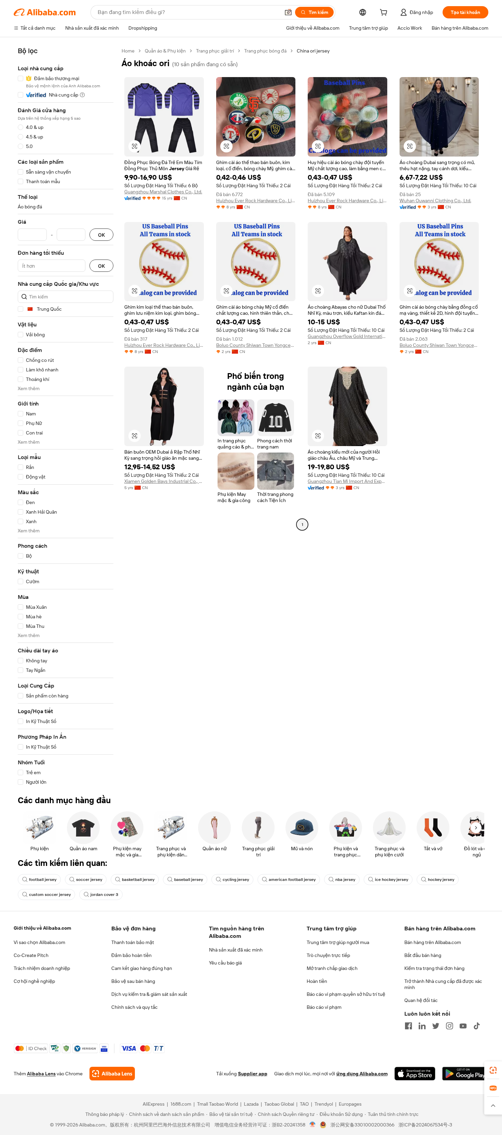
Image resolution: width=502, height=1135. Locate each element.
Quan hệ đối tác (421, 1000)
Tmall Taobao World (217, 1104)
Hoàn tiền (317, 981)
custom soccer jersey (50, 894)
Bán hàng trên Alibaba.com (432, 942)
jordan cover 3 (104, 894)
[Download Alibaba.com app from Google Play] (465, 1073)
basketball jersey (138, 879)
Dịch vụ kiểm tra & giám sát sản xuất (149, 994)
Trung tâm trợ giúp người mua (338, 942)
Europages (350, 1104)
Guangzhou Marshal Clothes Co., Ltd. (163, 191)
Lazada (251, 1104)
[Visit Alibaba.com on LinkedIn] (422, 1026)
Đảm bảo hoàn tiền (131, 955)
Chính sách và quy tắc (134, 1007)
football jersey (42, 879)
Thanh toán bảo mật (132, 942)
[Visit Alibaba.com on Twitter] (436, 1026)
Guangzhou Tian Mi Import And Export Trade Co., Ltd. (347, 481)
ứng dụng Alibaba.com (362, 1073)
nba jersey (345, 879)
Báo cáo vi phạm (324, 1007)
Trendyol (324, 1104)
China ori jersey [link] (313, 51)
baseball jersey (188, 879)
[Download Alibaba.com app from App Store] (414, 1073)
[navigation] (65, 417)
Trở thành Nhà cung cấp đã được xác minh (443, 984)
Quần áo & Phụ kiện (165, 51)
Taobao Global (279, 1104)
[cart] (385, 13)
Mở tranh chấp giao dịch (332, 968)
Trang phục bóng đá (265, 51)
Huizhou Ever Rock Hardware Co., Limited (256, 200)
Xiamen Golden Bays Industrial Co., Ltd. (164, 481)
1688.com (180, 1104)
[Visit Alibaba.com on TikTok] (477, 1026)
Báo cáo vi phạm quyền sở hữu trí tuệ (346, 994)
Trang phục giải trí (215, 51)
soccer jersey (89, 879)
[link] (493, 1070)
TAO (304, 1104)
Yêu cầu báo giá (225, 963)
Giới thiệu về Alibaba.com (42, 928)
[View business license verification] (312, 1124)
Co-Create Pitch (31, 955)
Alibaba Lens (41, 1073)
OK (101, 235)
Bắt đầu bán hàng (422, 955)
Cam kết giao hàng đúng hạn (141, 968)
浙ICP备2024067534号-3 (425, 1124)
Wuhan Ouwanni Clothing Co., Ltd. (435, 200)
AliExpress (154, 1104)
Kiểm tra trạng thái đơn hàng (434, 968)
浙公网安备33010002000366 (362, 1124)
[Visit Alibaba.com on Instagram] (449, 1026)
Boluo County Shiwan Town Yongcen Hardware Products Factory (256, 345)
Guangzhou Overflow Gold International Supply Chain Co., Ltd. (347, 336)
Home (128, 51)
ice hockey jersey (391, 879)
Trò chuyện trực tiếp (328, 955)
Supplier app (252, 1073)
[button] (288, 12)
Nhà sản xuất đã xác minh (236, 950)
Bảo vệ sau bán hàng (133, 981)
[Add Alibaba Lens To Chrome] (112, 1073)
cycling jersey (236, 879)
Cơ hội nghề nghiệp (34, 981)
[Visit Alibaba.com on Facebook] (408, 1026)
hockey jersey (441, 879)
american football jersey (292, 879)
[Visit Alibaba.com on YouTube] (463, 1026)
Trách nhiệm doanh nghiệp (42, 968)
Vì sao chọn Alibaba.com (39, 942)
